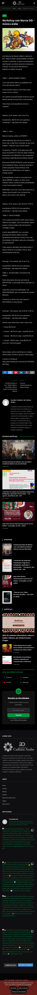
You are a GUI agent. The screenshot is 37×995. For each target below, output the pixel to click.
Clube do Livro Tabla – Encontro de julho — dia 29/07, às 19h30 (23, 594)
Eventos (4, 795)
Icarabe (4, 788)
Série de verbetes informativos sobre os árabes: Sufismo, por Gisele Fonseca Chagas (18, 637)
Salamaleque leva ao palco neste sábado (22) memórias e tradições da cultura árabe (23, 647)
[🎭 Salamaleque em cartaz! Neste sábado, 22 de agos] (18, 945)
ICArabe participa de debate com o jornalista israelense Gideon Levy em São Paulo (16, 463)
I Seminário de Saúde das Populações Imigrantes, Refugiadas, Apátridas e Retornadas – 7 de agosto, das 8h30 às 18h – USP (18, 494)
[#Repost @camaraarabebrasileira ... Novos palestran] (18, 844)
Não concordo (23, 988)
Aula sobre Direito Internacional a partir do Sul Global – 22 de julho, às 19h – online (17, 525)
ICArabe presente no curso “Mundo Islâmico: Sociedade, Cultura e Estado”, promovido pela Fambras (10, 387)
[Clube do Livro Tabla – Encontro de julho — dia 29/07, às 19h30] (7, 597)
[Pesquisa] (34, 3)
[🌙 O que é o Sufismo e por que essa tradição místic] (18, 878)
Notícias (4, 791)
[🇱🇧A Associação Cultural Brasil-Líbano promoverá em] (18, 911)
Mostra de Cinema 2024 (8, 798)
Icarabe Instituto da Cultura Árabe (21, 401)
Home (4, 785)
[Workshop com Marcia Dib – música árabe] (18, 51)
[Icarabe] (18, 3)
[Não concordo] (35, 988)
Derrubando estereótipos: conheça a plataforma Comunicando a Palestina (22, 659)
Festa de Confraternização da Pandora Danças (25, 385)
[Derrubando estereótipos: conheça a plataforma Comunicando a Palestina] (7, 660)
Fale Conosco (6, 804)
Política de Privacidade (20, 720)
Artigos (4, 801)
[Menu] (3, 3)
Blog (4, 15)
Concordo (13, 988)
